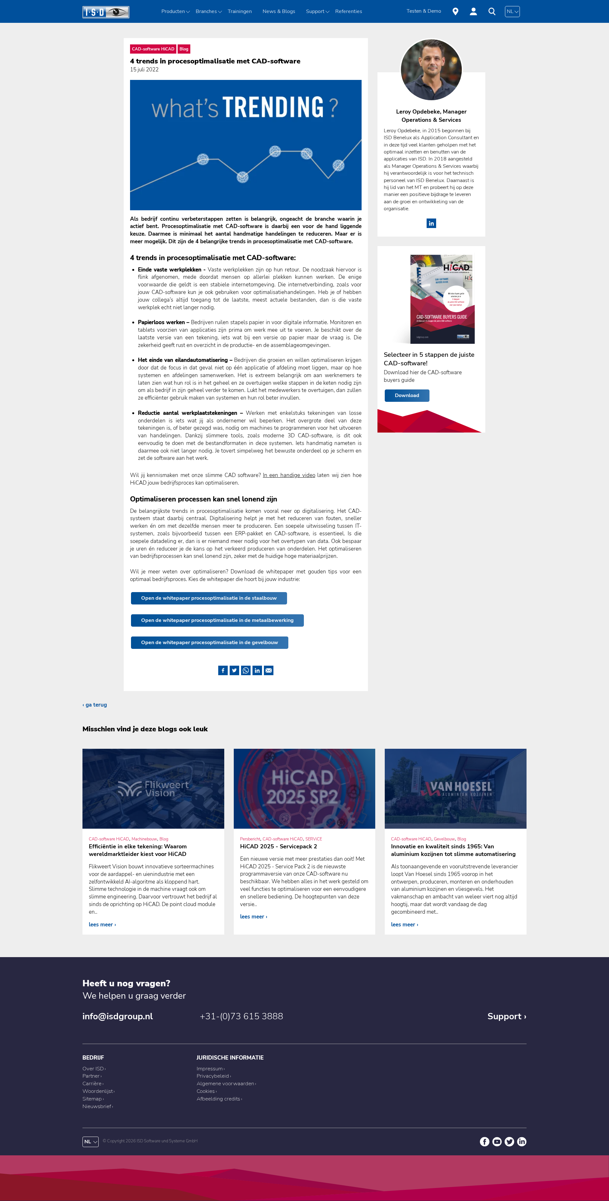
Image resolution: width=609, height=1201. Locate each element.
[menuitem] (208, 11)
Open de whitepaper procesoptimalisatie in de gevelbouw (209, 642)
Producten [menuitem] (173, 11)
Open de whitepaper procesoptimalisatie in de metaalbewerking (217, 620)
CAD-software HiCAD (153, 49)
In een (289, 475)
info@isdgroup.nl (117, 1016)
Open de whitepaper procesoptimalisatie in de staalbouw (209, 598)
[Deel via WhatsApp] (246, 669)
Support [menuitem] (315, 11)
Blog (184, 49)
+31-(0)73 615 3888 (241, 1016)
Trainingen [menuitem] (240, 11)
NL (510, 11)
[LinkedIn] (431, 226)
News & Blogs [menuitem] (279, 11)
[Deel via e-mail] (268, 669)
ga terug (96, 704)
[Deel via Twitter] (234, 669)
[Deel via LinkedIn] (257, 669)
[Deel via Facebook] (223, 669)
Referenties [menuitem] (348, 11)
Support (504, 1016)
